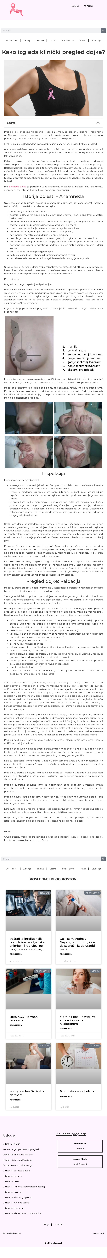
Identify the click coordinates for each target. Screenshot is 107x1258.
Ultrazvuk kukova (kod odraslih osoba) (24, 1186)
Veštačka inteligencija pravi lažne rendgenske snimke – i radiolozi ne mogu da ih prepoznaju (27, 944)
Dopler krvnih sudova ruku (17, 1160)
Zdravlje (27, 40)
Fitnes (83, 40)
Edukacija (96, 40)
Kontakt (88, 5)
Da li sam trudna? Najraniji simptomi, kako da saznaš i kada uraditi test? (78, 944)
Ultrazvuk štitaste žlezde (16, 1170)
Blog (46, 1224)
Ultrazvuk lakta (11, 1181)
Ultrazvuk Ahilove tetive (16, 1202)
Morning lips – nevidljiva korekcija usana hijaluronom (78, 1020)
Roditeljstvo (68, 40)
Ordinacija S (80, 1143)
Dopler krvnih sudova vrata (18, 1154)
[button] (96, 123)
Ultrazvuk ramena (12, 1176)
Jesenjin (16, 1233)
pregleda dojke (17, 186)
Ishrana (40, 40)
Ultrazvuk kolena (12, 1192)
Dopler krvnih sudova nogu (18, 1165)
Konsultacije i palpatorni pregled (21, 1149)
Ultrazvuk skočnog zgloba (17, 1197)
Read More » (16, 954)
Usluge (75, 6)
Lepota (53, 40)
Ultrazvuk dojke (11, 1144)
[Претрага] (103, 30)
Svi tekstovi (11, 40)
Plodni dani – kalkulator (77, 1091)
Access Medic (80, 1159)
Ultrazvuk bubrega (13, 1208)
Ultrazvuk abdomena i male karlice (22, 1213)
